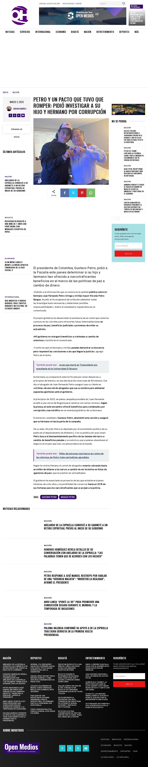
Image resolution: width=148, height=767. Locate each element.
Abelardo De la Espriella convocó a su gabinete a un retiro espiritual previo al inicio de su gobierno (16, 185)
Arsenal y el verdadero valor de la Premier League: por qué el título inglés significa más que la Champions (42, 668)
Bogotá (9, 217)
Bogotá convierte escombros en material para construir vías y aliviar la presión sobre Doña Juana (69, 678)
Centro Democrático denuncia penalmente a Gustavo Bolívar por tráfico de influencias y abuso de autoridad (133, 207)
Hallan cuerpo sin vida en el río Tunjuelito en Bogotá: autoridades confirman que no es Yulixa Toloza (70, 689)
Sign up (128, 254)
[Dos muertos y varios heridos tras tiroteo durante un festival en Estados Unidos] (16, 285)
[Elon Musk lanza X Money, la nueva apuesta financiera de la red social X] (16, 247)
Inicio (5, 92)
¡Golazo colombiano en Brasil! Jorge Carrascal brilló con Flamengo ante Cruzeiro (42, 688)
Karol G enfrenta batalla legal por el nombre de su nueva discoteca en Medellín (97, 667)
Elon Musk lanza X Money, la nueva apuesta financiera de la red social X (16, 266)
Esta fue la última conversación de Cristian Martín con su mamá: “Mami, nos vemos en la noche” (70, 714)
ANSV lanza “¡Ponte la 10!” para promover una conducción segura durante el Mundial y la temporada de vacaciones (71, 605)
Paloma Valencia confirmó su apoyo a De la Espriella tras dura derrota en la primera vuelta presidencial (76, 631)
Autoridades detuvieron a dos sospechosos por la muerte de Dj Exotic (98, 705)
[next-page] (118, 218)
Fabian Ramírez (19, 108)
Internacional (12, 297)
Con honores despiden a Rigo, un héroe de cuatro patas (97, 676)
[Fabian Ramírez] (10, 108)
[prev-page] (113, 218)
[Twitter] (19, 115)
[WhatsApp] (90, 192)
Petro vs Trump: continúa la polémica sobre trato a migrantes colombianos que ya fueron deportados (134, 155)
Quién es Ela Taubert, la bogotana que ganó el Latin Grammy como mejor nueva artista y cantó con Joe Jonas (98, 686)
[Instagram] (14, 115)
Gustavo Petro (49, 497)
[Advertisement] (74, 58)
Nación (16, 92)
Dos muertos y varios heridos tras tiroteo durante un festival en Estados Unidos (16, 304)
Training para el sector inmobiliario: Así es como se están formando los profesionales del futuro (136, 17)
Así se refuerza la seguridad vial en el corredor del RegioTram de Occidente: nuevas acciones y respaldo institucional (69, 702)
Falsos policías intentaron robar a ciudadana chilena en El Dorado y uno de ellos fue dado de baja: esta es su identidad (133, 136)
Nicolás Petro (68, 497)
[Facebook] (10, 115)
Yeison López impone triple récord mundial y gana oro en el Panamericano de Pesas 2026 (42, 679)
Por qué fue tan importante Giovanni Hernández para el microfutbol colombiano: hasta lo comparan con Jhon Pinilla (42, 700)
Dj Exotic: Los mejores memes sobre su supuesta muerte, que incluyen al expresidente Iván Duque (97, 696)
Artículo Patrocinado (135, 6)
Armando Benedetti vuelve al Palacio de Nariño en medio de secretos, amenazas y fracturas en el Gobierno (134, 189)
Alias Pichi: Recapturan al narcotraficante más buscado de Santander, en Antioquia (133, 172)
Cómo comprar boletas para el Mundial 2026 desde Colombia (42, 711)
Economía (10, 258)
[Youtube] (23, 115)
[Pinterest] (82, 192)
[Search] (123, 3)
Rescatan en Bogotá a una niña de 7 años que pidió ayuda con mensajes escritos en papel (16, 226)
